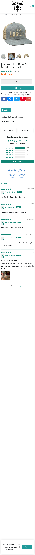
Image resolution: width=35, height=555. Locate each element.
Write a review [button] (17, 161)
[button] (6, 71)
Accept (27, 547)
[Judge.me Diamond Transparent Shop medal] (21, 172)
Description (6, 110)
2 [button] (14, 286)
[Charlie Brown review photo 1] (5, 275)
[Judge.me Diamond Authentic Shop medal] (12, 172)
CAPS (6, 15)
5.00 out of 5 (22, 141)
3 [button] (17, 286)
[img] (6, 189)
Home (2, 15)
